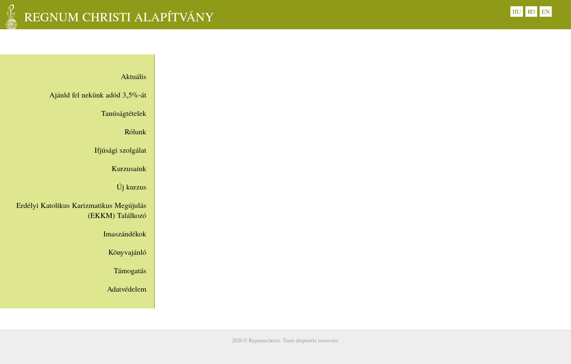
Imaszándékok (124, 233)
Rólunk (135, 131)
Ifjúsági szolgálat (120, 150)
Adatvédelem (126, 289)
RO (531, 11)
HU (516, 11)
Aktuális (133, 76)
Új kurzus (131, 187)
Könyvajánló (127, 252)
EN (546, 11)
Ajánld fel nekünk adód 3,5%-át (97, 95)
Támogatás (130, 270)
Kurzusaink (129, 168)
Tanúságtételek (123, 113)
